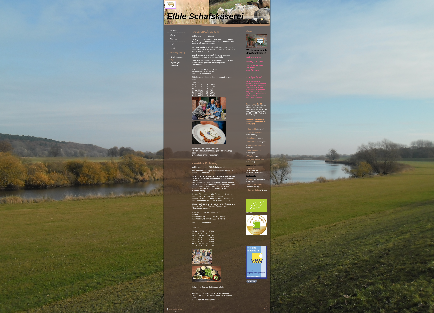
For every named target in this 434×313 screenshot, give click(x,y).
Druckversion (173, 309)
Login (265, 308)
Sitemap (180, 309)
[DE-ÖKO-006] (256, 205)
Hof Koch (252, 169)
